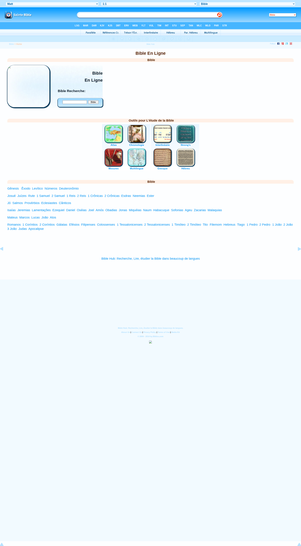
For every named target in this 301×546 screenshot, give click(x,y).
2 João (288, 224)
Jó (9, 203)
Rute (31, 196)
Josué (11, 196)
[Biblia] (28, 106)
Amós (100, 210)
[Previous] (4, 256)
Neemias (139, 196)
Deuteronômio (69, 188)
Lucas (35, 217)
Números (51, 188)
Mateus (12, 217)
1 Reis (71, 196)
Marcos (24, 217)
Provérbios (32, 203)
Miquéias (135, 210)
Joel (91, 210)
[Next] (296, 256)
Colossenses (106, 224)
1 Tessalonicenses (129, 224)
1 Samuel (43, 196)
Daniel (70, 210)
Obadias (111, 210)
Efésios (74, 224)
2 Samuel (58, 196)
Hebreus (229, 224)
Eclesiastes (49, 203)
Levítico (37, 188)
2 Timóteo (194, 224)
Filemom (216, 224)
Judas (22, 229)
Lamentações (41, 210)
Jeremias (23, 210)
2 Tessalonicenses (157, 224)
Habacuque (161, 210)
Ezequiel (58, 210)
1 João (277, 224)
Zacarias (200, 210)
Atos (53, 217)
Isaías (11, 210)
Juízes (21, 196)
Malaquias (215, 210)
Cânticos (65, 203)
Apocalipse (36, 229)
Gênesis (13, 188)
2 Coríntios (47, 224)
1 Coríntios (30, 224)
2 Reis (81, 196)
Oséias (82, 210)
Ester (150, 196)
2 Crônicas (112, 196)
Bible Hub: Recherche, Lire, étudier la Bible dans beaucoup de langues (150, 258)
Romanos (14, 224)
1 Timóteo (178, 224)
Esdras (126, 196)
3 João (12, 229)
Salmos (17, 203)
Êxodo (25, 188)
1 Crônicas (95, 196)
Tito (205, 224)
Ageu (188, 210)
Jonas (123, 210)
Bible (11, 44)
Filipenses (88, 224)
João (44, 217)
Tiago (241, 224)
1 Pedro (252, 224)
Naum (147, 210)
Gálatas (61, 224)
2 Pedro (264, 224)
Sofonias (177, 210)
